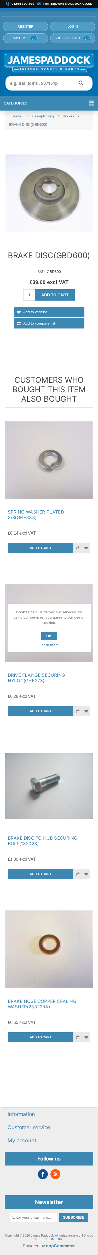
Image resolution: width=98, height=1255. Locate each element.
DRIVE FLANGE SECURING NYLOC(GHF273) (36, 678)
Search (81, 83)
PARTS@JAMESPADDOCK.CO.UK (68, 4)
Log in (72, 26)
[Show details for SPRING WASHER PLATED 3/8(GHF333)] (49, 460)
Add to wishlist (35, 312)
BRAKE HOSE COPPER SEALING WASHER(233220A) (42, 1004)
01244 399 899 (22, 4)
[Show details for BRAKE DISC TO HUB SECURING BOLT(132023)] (49, 786)
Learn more (49, 645)
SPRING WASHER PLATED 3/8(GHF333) (36, 514)
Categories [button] (15, 103)
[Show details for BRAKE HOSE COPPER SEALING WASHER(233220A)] (49, 949)
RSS (55, 1174)
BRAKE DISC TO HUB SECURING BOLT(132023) (42, 840)
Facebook (43, 1174)
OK (49, 636)
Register (25, 26)
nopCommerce (61, 1246)
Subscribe (73, 1217)
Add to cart (54, 295)
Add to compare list (39, 323)
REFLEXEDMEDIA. (49, 1239)
